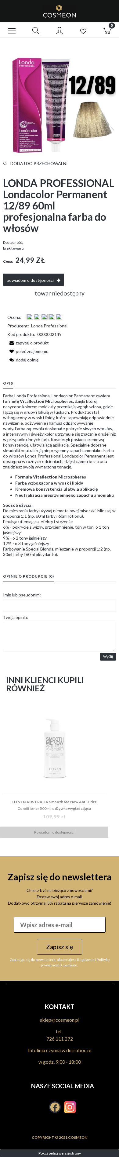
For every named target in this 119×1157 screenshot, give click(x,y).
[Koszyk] (107, 30)
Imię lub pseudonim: (22, 594)
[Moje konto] (59, 31)
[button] (12, 30)
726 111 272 (59, 1038)
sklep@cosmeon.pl (59, 1020)
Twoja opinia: (15, 617)
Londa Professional (49, 325)
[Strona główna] (60, 11)
